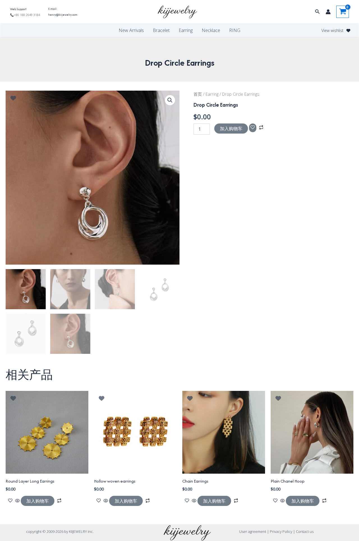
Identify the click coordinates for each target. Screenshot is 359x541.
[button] (317, 11)
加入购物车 (231, 128)
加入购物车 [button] (37, 501)
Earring (186, 30)
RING (234, 30)
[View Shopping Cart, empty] (342, 12)
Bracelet (161, 30)
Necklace (211, 30)
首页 (198, 94)
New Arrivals (131, 30)
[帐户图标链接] (328, 11)
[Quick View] (17, 501)
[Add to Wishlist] (252, 127)
